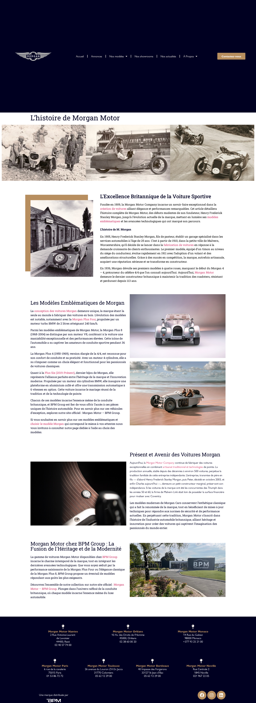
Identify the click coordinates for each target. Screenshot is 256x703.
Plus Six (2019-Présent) (60, 372)
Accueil (80, 56)
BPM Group (109, 557)
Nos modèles (116, 56)
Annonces (96, 56)
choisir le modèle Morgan (47, 424)
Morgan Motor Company (160, 463)
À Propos (188, 56)
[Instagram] (211, 695)
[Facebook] (202, 695)
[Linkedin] (221, 695)
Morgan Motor (204, 272)
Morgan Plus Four (84, 319)
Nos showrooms (144, 56)
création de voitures (113, 208)
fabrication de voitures (179, 245)
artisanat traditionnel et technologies (183, 467)
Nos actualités (168, 56)
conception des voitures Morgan (55, 311)
